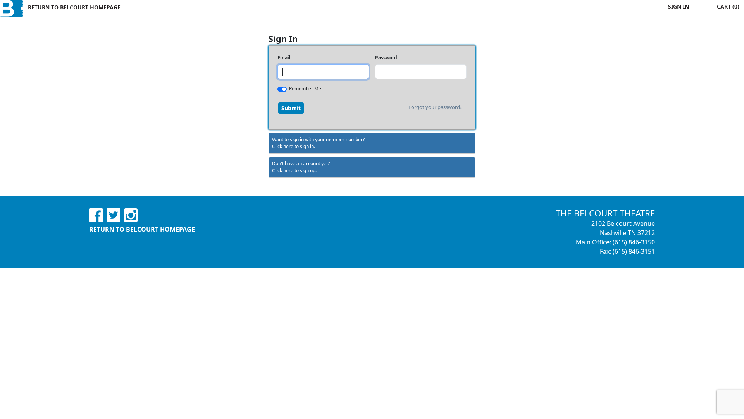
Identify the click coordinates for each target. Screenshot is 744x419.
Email (284, 57)
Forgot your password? (435, 107)
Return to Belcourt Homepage (74, 7)
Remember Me (305, 88)
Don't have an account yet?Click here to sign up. (301, 167)
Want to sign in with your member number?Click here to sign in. (318, 143)
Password (386, 57)
